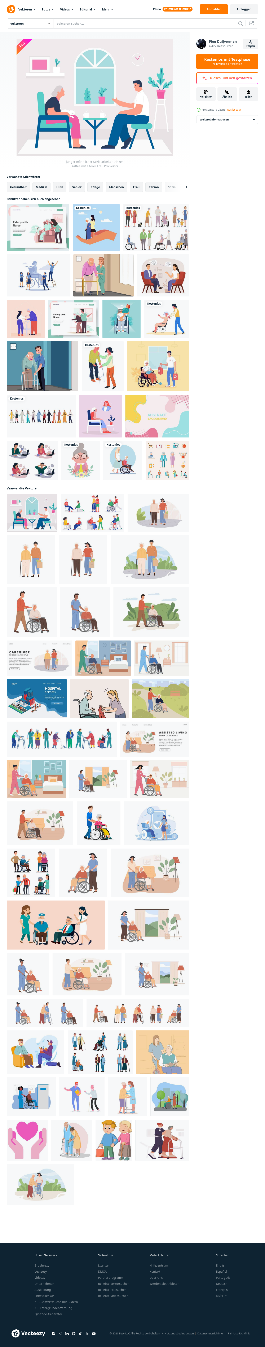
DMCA (102, 1271)
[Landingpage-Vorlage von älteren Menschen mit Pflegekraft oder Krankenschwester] (38, 227)
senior (76, 187)
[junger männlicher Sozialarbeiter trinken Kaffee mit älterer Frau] (32, 513)
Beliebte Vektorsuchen (113, 1284)
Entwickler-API (45, 1296)
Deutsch (222, 1284)
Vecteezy (41, 1271)
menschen (116, 187)
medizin (41, 187)
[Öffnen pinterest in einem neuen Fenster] (73, 1333)
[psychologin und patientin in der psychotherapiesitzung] (163, 275)
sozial (172, 187)
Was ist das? (234, 109)
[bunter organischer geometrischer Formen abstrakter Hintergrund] (157, 416)
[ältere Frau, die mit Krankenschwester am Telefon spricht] (100, 416)
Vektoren (25, 9)
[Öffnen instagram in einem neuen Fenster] (60, 1333)
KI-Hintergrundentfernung (53, 1308)
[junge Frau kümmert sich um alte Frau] (96, 227)
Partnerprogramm (111, 1278)
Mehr (106, 9)
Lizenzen (104, 1265)
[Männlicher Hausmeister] (42, 366)
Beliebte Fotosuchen (112, 1290)
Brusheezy (42, 1265)
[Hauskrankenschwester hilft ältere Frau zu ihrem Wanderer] (26, 319)
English (221, 1265)
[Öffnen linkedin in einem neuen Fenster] (67, 1333)
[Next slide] (183, 187)
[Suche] (240, 23)
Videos (65, 9)
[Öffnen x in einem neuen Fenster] (87, 1333)
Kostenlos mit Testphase (227, 61)
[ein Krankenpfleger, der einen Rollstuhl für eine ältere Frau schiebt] (98, 823)
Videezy (40, 1278)
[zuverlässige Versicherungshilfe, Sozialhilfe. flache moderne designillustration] (156, 823)
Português (223, 1278)
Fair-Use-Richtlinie (239, 1333)
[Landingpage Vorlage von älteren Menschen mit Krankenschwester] (73, 319)
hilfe (59, 187)
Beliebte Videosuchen (113, 1296)
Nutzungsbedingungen (179, 1333)
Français (222, 1290)
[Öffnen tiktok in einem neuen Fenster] (80, 1333)
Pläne (157, 9)
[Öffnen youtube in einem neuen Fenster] (94, 1333)
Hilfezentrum (159, 1265)
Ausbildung (43, 1290)
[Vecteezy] (11, 9)
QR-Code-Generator (48, 1314)
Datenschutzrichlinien (210, 1333)
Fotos (46, 9)
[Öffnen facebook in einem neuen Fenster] (53, 1333)
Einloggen (244, 9)
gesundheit (18, 187)
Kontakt (155, 1271)
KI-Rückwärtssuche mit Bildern (56, 1302)
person (154, 187)
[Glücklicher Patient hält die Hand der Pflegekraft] (121, 319)
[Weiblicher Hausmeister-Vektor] (103, 275)
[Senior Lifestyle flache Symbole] (167, 460)
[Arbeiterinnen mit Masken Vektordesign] (41, 416)
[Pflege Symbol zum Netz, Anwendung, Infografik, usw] (27, 1140)
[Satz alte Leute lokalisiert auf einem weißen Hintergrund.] (156, 227)
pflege (95, 187)
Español (221, 1271)
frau (136, 187)
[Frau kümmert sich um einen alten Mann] (122, 460)
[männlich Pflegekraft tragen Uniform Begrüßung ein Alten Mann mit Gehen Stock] (82, 1096)
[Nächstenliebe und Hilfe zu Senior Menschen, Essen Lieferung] (35, 1052)
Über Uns (156, 1278)
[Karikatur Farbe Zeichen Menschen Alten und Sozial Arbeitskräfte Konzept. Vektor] (62, 739)
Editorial (86, 9)
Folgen (250, 46)
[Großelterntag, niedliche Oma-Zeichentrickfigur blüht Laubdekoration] (80, 460)
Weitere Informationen (214, 119)
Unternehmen (44, 1284)
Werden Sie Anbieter (164, 1284)
